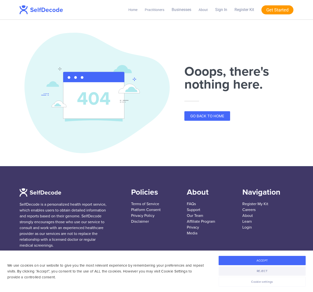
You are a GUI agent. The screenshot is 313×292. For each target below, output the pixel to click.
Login (247, 227)
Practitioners (154, 10)
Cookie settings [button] (262, 281)
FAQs (191, 203)
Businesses (181, 9)
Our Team (195, 215)
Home (132, 10)
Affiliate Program (201, 221)
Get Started (277, 9)
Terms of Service (145, 203)
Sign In (221, 9)
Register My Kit (255, 203)
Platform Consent (146, 209)
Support (193, 209)
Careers (249, 209)
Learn (247, 221)
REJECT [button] (262, 271)
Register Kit (244, 9)
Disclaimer (140, 221)
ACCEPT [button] (262, 260)
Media (192, 233)
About (203, 10)
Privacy (193, 227)
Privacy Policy (143, 215)
